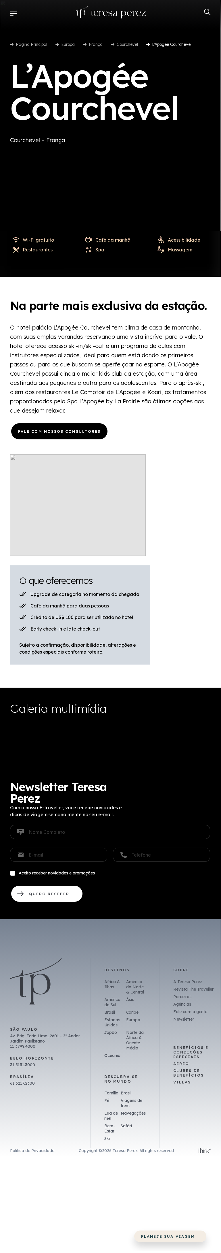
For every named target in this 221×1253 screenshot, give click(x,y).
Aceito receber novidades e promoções (57, 873)
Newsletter (183, 1019)
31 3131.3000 (22, 1064)
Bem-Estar (109, 1128)
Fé (106, 1100)
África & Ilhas (112, 984)
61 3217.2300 (22, 1083)
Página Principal (31, 44)
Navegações (133, 1113)
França (96, 44)
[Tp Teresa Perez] (110, 13)
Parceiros (182, 996)
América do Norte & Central (135, 987)
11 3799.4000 (22, 1046)
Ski (107, 1138)
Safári (126, 1125)
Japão (110, 1032)
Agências (182, 1004)
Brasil (109, 1012)
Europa (68, 44)
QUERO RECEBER (47, 893)
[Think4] (204, 1151)
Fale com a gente (190, 1011)
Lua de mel (111, 1116)
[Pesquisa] (207, 12)
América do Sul (112, 1002)
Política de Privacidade (32, 1150)
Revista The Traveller (193, 989)
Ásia (130, 999)
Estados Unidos (112, 1022)
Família (111, 1093)
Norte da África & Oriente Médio (135, 1040)
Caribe (132, 1012)
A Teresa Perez (187, 981)
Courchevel (127, 44)
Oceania (112, 1055)
